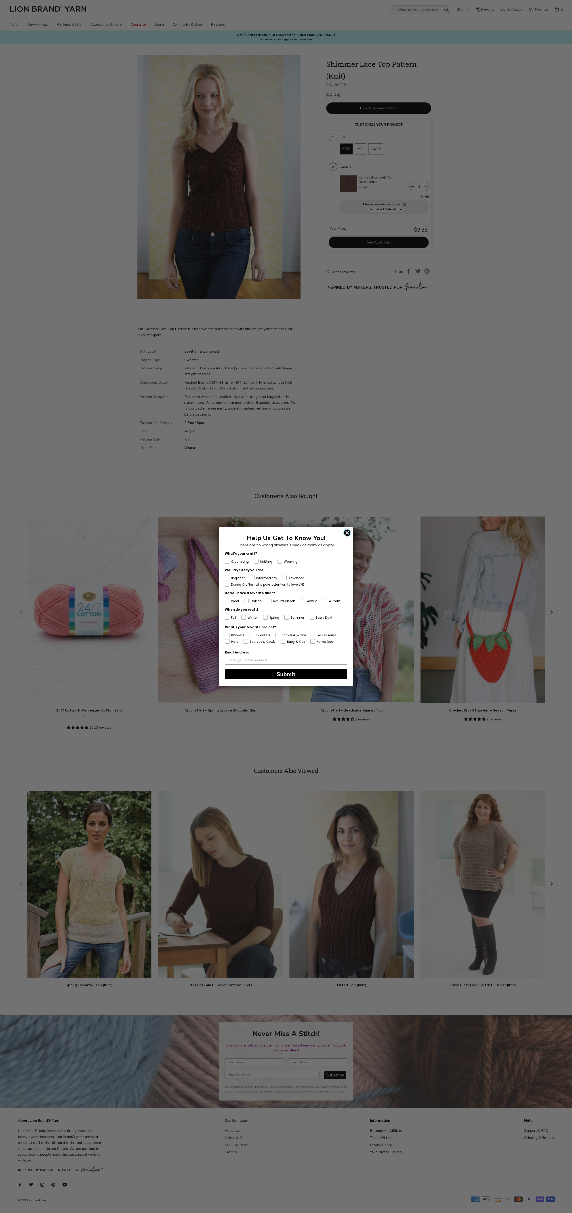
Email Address (237, 652)
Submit (286, 674)
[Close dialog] (347, 532)
